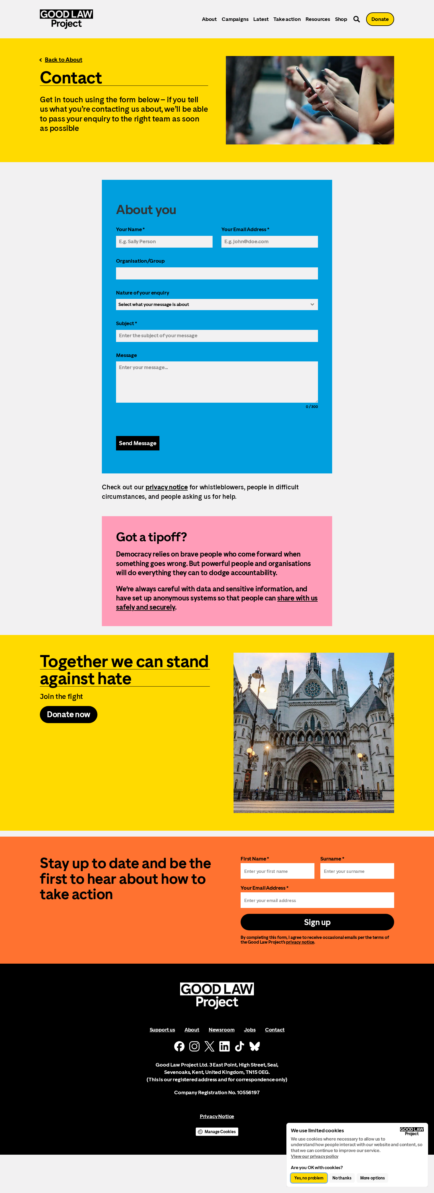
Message (126, 355)
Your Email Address (245, 229)
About (209, 19)
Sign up (317, 922)
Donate (380, 19)
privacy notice (167, 487)
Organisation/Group (140, 261)
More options (372, 1178)
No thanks (341, 1178)
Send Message (137, 443)
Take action (287, 19)
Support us (162, 1029)
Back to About (63, 59)
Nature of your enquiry (142, 292)
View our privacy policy (314, 1156)
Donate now (68, 714)
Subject (126, 323)
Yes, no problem (309, 1178)
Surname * (332, 858)
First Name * (255, 858)
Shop (341, 19)
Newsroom (222, 1029)
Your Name (130, 229)
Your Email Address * (264, 888)
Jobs (249, 1029)
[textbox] (211, 304)
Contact (275, 1029)
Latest (260, 19)
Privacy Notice (217, 1116)
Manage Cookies (220, 1131)
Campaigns (235, 19)
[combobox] (217, 304)
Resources (318, 19)
